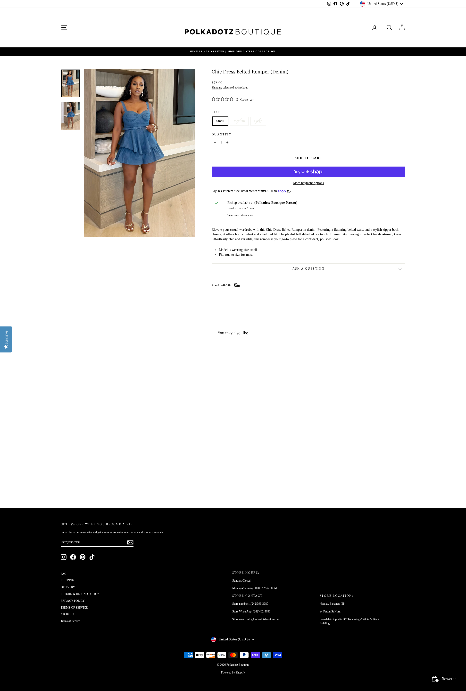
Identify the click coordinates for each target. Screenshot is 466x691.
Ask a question (308, 268)
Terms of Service (70, 621)
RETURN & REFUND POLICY (80, 594)
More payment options (308, 183)
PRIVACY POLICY (73, 600)
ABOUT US (68, 614)
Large (258, 121)
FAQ (64, 574)
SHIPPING (67, 580)
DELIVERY (68, 587)
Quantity (222, 134)
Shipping (217, 87)
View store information (240, 215)
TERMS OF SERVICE (74, 607)
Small (220, 121)
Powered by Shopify (233, 672)
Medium (239, 121)
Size (216, 112)
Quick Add (101, 465)
